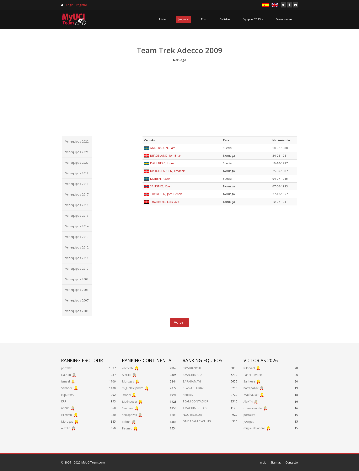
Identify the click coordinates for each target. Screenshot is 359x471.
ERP (63, 401)
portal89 (66, 368)
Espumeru (68, 395)
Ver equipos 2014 (77, 226)
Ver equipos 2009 (77, 279)
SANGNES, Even (161, 186)
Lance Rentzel (252, 375)
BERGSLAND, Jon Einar (165, 155)
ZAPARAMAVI (192, 381)
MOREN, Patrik (160, 179)
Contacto (291, 462)
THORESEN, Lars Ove (164, 202)
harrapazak (129, 415)
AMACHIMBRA (192, 375)
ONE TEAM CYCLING (197, 421)
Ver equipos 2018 (77, 184)
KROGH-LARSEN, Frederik (167, 171)
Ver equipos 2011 (77, 258)
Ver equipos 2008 (77, 290)
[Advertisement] (179, 98)
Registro (81, 5)
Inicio (162, 19)
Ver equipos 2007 (77, 300)
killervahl (67, 415)
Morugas (67, 421)
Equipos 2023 (252, 19)
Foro (204, 19)
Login (69, 5)
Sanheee (67, 388)
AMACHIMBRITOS (195, 408)
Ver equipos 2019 (77, 173)
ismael (65, 381)
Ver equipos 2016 (77, 205)
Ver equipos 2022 (77, 141)
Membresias (284, 19)
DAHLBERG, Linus (162, 163)
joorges (248, 421)
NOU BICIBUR (192, 415)
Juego (182, 19)
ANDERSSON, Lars (162, 148)
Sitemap (276, 462)
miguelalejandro (133, 388)
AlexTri (65, 428)
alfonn (65, 408)
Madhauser (129, 401)
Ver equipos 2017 (77, 194)
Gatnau (66, 375)
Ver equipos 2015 (77, 216)
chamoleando (252, 408)
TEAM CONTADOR (195, 401)
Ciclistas (225, 19)
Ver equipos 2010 (77, 269)
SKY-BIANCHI (192, 368)
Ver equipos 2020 (77, 163)
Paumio (127, 428)
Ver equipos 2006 (77, 311)
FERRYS (188, 395)
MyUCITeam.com (93, 462)
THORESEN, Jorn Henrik (166, 194)
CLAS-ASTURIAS (193, 388)
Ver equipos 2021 (77, 152)
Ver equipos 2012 (77, 247)
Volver (179, 322)
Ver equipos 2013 (77, 237)
